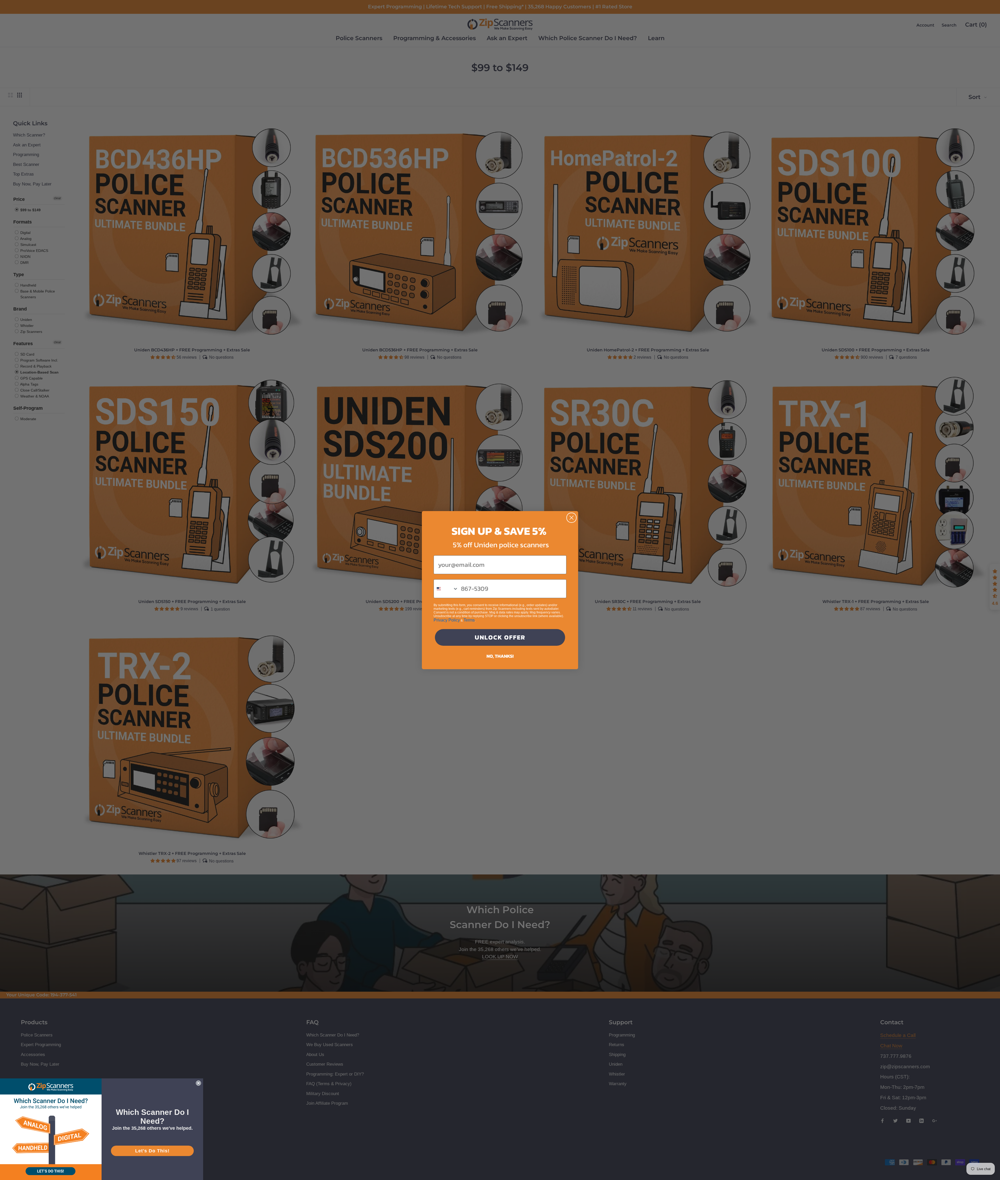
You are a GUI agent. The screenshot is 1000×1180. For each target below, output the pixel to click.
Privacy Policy (447, 620)
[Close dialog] (571, 517)
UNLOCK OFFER (500, 637)
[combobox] (446, 589)
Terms (469, 620)
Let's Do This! (152, 1150)
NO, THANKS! (500, 656)
